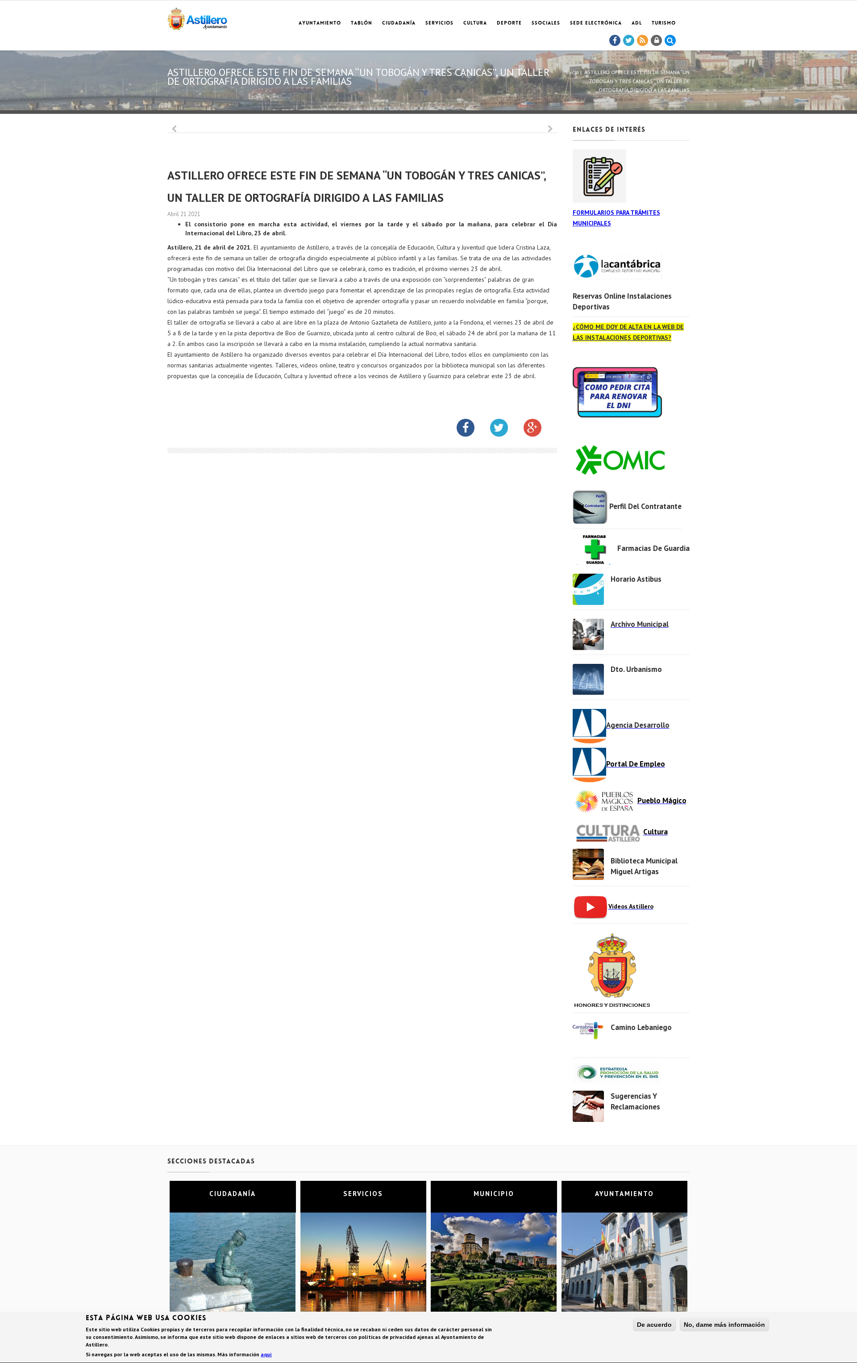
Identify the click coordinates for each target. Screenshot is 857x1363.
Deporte (509, 23)
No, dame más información (724, 1324)
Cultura (475, 23)
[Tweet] (629, 41)
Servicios (439, 23)
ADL (637, 23)
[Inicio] (197, 17)
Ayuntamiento (320, 23)
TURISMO (664, 23)
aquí (266, 1354)
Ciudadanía (399, 23)
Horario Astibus (636, 579)
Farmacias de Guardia (653, 548)
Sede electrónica (596, 23)
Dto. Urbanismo (636, 669)
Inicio (572, 72)
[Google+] (539, 429)
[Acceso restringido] (656, 41)
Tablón (361, 23)
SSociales (546, 23)
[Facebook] (615, 41)
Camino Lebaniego (641, 1027)
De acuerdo (654, 1324)
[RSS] (643, 41)
